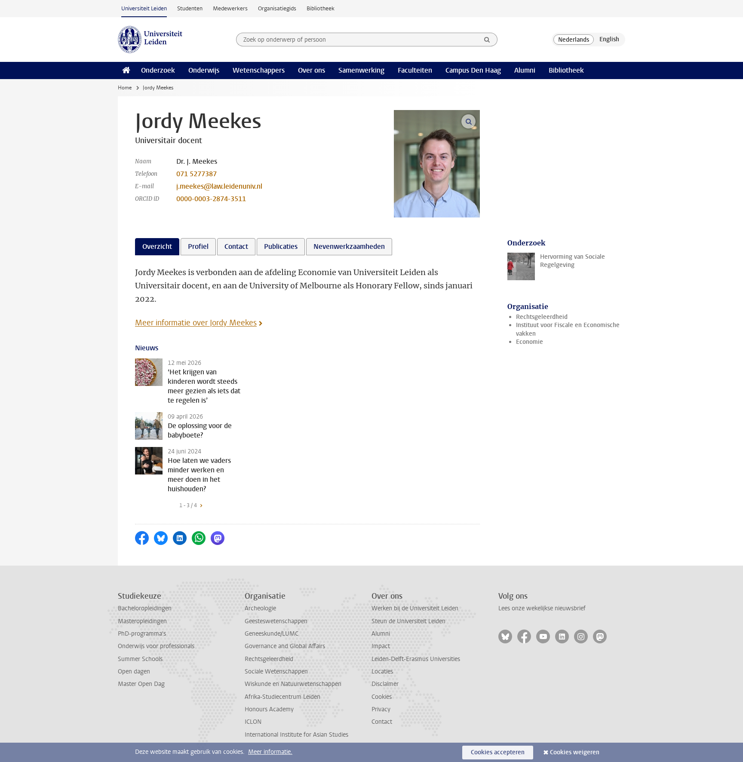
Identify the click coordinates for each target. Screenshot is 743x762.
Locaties (382, 671)
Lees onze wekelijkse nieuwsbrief (542, 608)
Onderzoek (158, 70)
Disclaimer (385, 684)
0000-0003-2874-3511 (211, 198)
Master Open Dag (141, 684)
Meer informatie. (270, 752)
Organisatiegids (277, 8)
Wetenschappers (259, 70)
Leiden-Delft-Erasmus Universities (416, 659)
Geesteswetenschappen (276, 621)
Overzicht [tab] (157, 246)
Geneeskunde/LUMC (271, 634)
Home (125, 87)
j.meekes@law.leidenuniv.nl (219, 186)
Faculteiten (415, 70)
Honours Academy (269, 709)
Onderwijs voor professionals (156, 646)
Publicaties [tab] (281, 246)
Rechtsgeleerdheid (542, 317)
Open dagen (134, 671)
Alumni (524, 70)
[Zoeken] (487, 39)
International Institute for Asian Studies (296, 735)
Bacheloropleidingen (145, 608)
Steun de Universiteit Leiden (408, 621)
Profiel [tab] (198, 246)
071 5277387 (196, 173)
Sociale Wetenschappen (276, 671)
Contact (382, 722)
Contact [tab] (236, 246)
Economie (529, 342)
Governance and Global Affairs (285, 646)
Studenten (190, 8)
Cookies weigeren (574, 752)
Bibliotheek (321, 8)
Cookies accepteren (498, 752)
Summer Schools (140, 659)
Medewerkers (230, 8)
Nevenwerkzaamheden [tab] (349, 246)
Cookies (382, 697)
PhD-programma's (142, 634)
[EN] (609, 39)
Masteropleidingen (142, 621)
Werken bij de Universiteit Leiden (415, 608)
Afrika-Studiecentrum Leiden (282, 697)
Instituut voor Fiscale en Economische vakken (568, 329)
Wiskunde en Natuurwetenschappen (293, 684)
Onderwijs (203, 70)
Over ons (311, 70)
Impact (381, 646)
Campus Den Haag (473, 70)
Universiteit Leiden (144, 8)
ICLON (253, 722)
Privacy (381, 709)
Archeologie (260, 608)
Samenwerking (361, 70)
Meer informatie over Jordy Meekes (196, 323)
